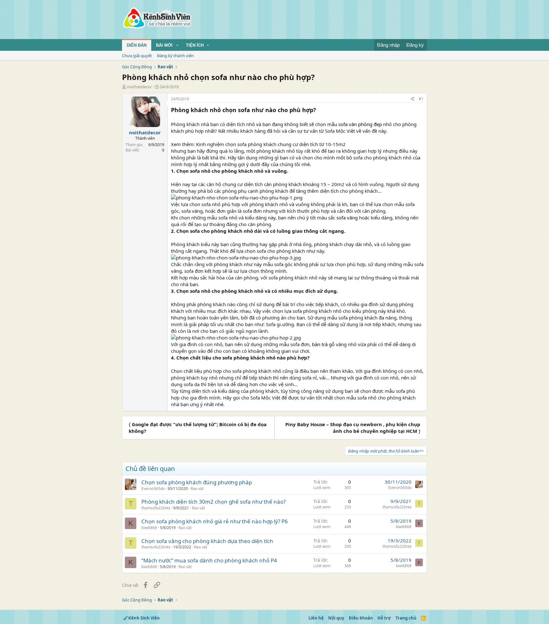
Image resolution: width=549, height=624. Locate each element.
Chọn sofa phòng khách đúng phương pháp (196, 482)
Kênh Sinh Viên (143, 618)
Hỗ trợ (384, 618)
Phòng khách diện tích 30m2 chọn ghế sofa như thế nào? (213, 501)
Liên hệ (316, 618)
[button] (177, 45)
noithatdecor (139, 87)
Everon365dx (153, 488)
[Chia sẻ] (412, 99)
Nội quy (336, 618)
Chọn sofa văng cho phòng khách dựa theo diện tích (207, 541)
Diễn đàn (136, 45)
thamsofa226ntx (155, 508)
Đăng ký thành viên (175, 55)
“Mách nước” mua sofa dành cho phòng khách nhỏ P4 (209, 560)
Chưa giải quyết (137, 55)
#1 (421, 99)
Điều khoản (361, 618)
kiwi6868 (149, 527)
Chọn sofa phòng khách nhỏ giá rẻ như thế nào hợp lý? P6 (214, 521)
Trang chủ (406, 618)
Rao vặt (197, 488)
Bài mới (164, 45)
